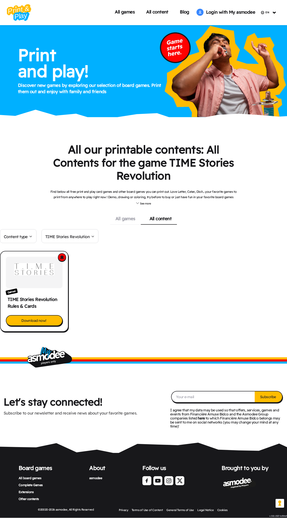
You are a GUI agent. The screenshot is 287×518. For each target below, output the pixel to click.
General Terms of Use (180, 510)
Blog (184, 12)
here (201, 418)
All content (157, 12)
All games (125, 12)
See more (145, 203)
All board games (30, 478)
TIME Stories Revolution (67, 236)
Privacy (123, 510)
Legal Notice (205, 510)
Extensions (26, 492)
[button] (143, 203)
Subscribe (268, 397)
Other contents (29, 499)
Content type (16, 236)
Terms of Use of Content (147, 510)
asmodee (95, 478)
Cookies (222, 510)
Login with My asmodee (229, 12)
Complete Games (31, 485)
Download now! (34, 320)
